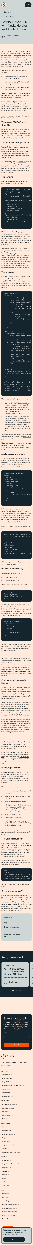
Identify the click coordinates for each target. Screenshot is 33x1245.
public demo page (14, 648)
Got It (14, 1239)
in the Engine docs (23, 715)
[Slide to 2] (16, 990)
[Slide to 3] (20, 990)
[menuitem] (16, 1075)
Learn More (15, 1234)
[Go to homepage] (3, 4)
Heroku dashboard (18, 791)
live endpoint (22, 162)
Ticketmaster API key (12, 577)
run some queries (10, 650)
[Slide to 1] (13, 990)
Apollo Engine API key (12, 580)
